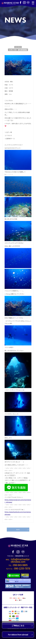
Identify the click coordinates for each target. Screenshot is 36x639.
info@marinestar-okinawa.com (20, 560)
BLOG (18, 529)
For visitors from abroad (18, 634)
